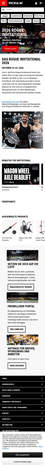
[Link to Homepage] (16, 3)
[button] (3, 9)
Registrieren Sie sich (10, 102)
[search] (22, 9)
